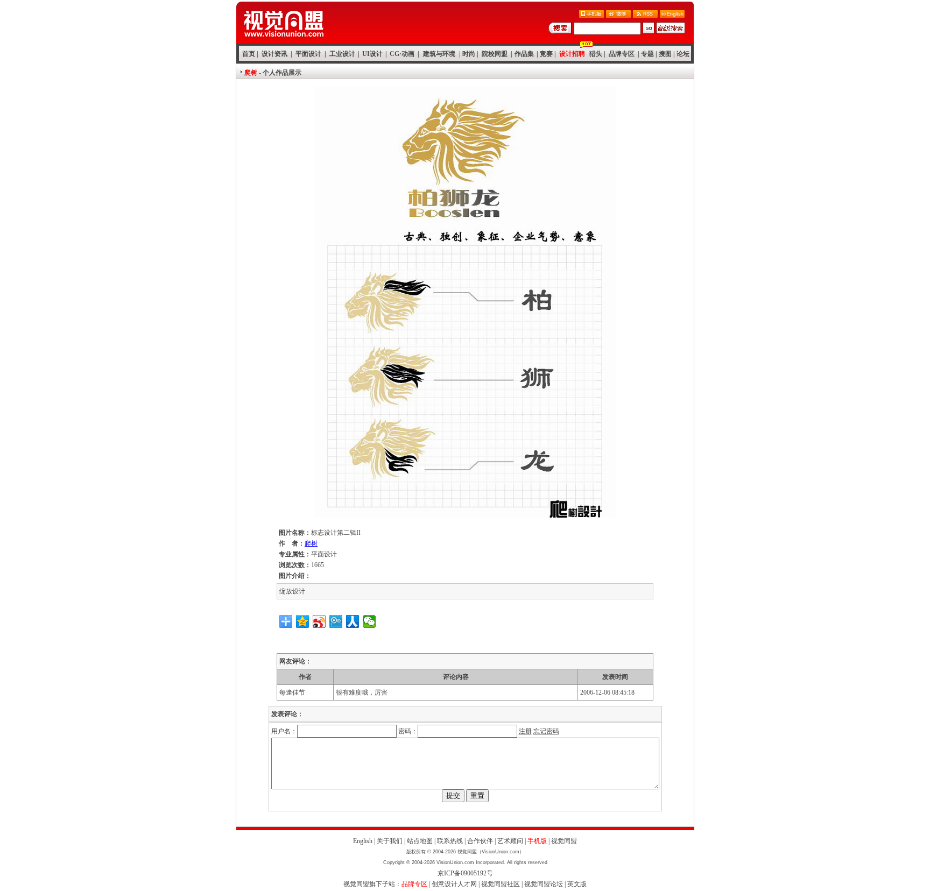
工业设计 (342, 54)
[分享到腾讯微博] (336, 621)
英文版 (577, 884)
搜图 (665, 54)
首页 (248, 54)
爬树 (311, 543)
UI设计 (372, 54)
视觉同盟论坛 (543, 884)
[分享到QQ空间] (302, 621)
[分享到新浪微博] (319, 621)
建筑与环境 (439, 54)
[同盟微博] (618, 14)
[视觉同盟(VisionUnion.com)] (283, 40)
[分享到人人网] (353, 621)
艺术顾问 (510, 841)
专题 (647, 54)
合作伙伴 (480, 841)
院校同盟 (495, 54)
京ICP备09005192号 (465, 873)
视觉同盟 (564, 841)
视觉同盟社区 (500, 884)
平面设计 (308, 54)
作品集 (524, 54)
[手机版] (591, 14)
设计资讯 (274, 54)
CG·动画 (402, 54)
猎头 (595, 54)
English (362, 841)
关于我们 (390, 841)
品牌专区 (622, 54)
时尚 (468, 54)
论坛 (683, 54)
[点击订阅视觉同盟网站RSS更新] (645, 14)
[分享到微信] (369, 621)
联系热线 (450, 841)
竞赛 (546, 54)
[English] (672, 14)
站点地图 (420, 841)
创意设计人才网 (454, 884)
